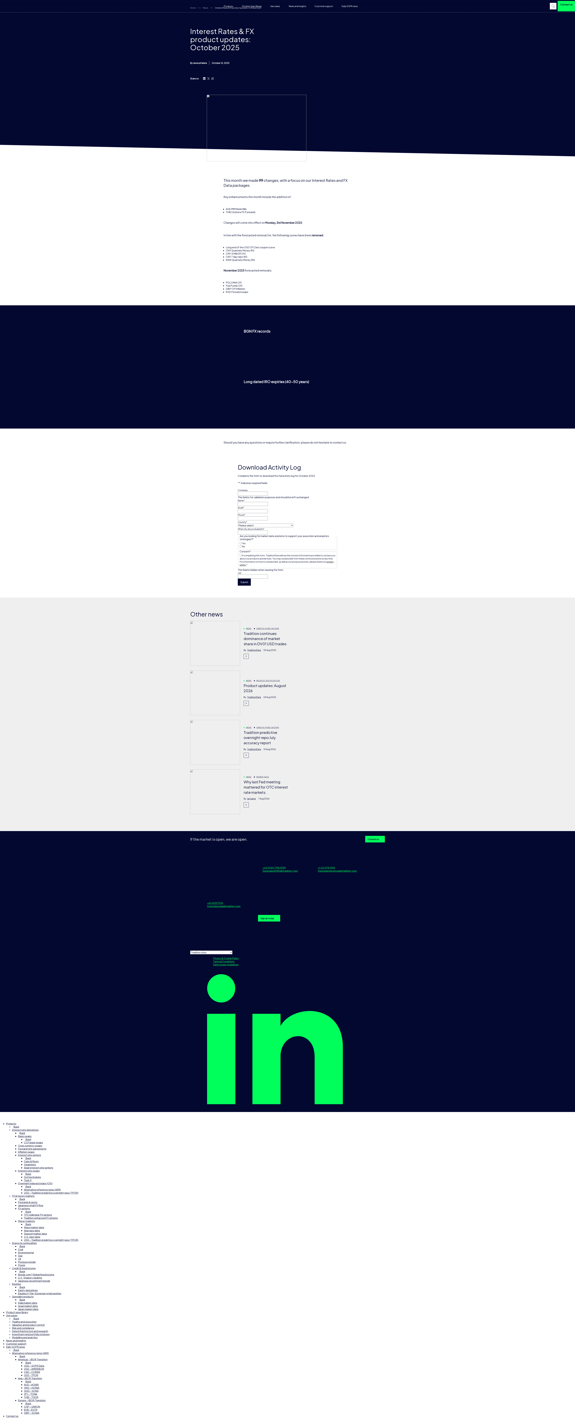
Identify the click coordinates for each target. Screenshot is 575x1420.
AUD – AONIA (31, 1384)
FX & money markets (23, 1195)
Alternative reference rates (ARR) (42, 1189)
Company (243, 490)
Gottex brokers (32, 1177)
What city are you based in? (251, 529)
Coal (20, 1249)
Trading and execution (24, 1321)
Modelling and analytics (25, 1337)
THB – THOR (31, 1397)
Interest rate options (29, 1155)
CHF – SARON (32, 1406)
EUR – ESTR (30, 1409)
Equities (16, 1284)
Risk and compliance (23, 1328)
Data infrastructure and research (30, 1331)
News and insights (297, 6)
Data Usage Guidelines (225, 964)
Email (241, 507)
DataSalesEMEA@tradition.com (280, 870)
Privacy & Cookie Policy (226, 958)
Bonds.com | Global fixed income (36, 1274)
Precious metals (27, 1262)
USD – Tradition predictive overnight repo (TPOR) (51, 1192)
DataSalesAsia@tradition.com (223, 906)
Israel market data (28, 1306)
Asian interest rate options (38, 1167)
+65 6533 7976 (215, 903)
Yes (244, 543)
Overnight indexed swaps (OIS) (35, 1183)
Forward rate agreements (32, 1148)
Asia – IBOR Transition (30, 1378)
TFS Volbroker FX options (38, 1214)
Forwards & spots (27, 1202)
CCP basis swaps (33, 1142)
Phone (241, 514)
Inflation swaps (26, 1151)
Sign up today (267, 918)
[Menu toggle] (4, 1116)
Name (241, 500)
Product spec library (252, 6)
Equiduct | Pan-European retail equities (39, 1293)
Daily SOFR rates (350, 6)
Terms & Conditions (223, 961)
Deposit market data (35, 1233)
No (243, 546)
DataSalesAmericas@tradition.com (337, 870)
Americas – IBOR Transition (33, 1359)
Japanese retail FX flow (30, 1205)
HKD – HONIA (31, 1387)
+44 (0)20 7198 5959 (274, 867)
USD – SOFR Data (34, 1365)
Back (16, 1126)
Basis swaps (25, 1136)
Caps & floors (31, 1161)
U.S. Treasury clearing (30, 1277)
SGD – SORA (31, 1390)
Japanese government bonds (34, 1280)
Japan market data (28, 1309)
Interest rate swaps (29, 1170)
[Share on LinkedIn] (204, 78)
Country (242, 522)
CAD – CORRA (32, 1372)
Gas (20, 1255)
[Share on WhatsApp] (212, 78)
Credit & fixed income (24, 1268)
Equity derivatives (28, 1290)
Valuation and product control (28, 1324)
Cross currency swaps (30, 1145)
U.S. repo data (32, 1236)
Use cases (275, 6)
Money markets (26, 1221)
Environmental (26, 1252)
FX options (24, 1208)
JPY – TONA (30, 1394)
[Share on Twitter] (208, 78)
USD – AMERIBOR (34, 1368)
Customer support (324, 6)
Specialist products (23, 1296)
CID (239, 573)
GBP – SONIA (31, 1412)
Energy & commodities (24, 1243)
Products (228, 6)
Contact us (373, 839)
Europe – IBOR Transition (32, 1400)
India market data (27, 1302)
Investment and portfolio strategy (31, 1334)
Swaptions (30, 1164)
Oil (19, 1258)
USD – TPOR (31, 1375)
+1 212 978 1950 (326, 867)
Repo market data (34, 1227)
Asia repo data (32, 1230)
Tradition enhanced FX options (41, 1217)
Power (21, 1265)
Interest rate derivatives (25, 1129)
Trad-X (28, 1180)
